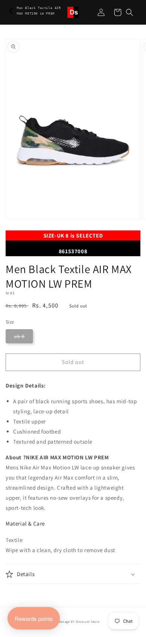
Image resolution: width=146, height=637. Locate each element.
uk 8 (19, 336)
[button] (129, 12)
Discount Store (88, 621)
